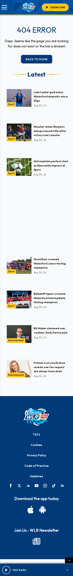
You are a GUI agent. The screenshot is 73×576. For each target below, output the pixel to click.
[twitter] (19, 485)
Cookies (36, 445)
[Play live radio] (6, 570)
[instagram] (45, 485)
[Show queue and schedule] (67, 570)
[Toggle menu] (4, 7)
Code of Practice (37, 466)
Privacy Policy (36, 455)
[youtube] (36, 485)
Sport (11, 104)
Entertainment (16, 340)
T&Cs (36, 434)
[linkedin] (62, 485)
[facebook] (10, 485)
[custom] (28, 485)
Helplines (36, 476)
